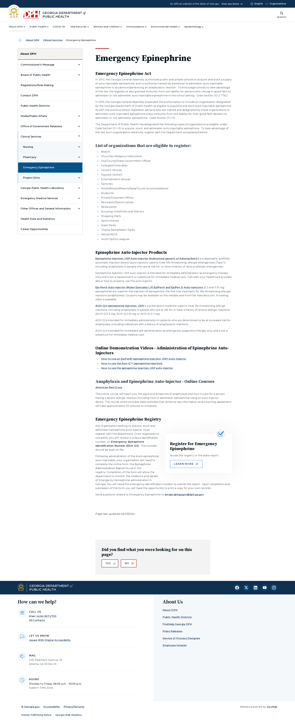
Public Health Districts (35, 105)
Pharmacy (29, 157)
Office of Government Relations (41, 126)
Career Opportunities (34, 229)
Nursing (28, 146)
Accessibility (51, 706)
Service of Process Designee (181, 638)
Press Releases (172, 631)
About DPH (32, 40)
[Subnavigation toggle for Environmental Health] (181, 27)
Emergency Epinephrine (38, 167)
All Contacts (37, 620)
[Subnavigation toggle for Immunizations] (147, 27)
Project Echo (31, 177)
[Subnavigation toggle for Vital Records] (90, 27)
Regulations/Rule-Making (37, 85)
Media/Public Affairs (34, 116)
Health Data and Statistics (38, 218)
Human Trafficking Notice (36, 714)
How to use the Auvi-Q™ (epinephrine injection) (132, 363)
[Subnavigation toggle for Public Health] (49, 27)
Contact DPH (29, 95)
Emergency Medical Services (39, 198)
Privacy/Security (74, 706)
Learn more (184, 463)
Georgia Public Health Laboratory (42, 188)
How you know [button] (230, 4)
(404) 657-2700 (46, 616)
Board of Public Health (35, 74)
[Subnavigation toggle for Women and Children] (123, 27)
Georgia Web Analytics (68, 714)
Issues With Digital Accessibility (50, 640)
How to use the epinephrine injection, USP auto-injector (137, 368)
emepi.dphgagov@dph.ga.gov (184, 494)
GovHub (272, 706)
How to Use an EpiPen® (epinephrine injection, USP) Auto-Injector (143, 359)
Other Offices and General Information (46, 208)
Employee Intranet (175, 645)
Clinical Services (53, 40)
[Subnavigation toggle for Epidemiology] (204, 27)
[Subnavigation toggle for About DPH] (26, 27)
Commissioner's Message (37, 64)
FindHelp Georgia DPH (177, 624)
